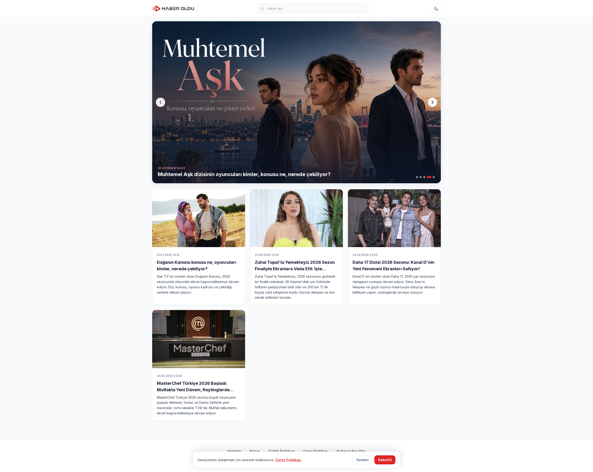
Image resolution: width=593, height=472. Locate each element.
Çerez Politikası (315, 451)
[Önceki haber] (160, 102)
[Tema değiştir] (436, 8)
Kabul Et (385, 460)
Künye (255, 451)
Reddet (362, 460)
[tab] (417, 177)
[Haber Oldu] (173, 8)
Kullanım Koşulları (351, 451)
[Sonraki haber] (432, 102)
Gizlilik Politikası (281, 451)
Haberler (234, 451)
